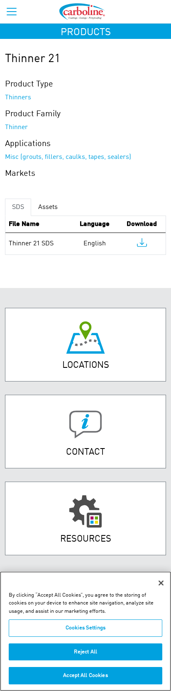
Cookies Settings (85, 628)
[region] (85, 631)
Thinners (18, 97)
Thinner (16, 127)
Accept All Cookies (85, 675)
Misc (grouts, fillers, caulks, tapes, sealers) (68, 157)
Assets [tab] (48, 207)
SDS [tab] (18, 207)
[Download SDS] (142, 244)
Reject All (85, 652)
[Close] (161, 583)
